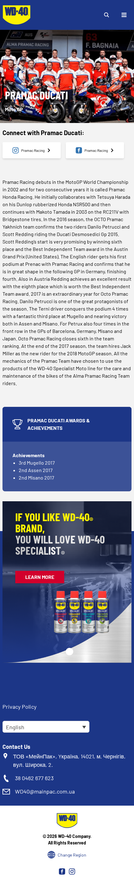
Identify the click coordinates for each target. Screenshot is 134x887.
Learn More (39, 577)
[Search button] (106, 14)
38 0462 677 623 (34, 778)
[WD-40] (16, 15)
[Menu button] (124, 14)
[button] (69, 651)
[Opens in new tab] (62, 871)
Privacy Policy (19, 706)
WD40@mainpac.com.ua (45, 791)
